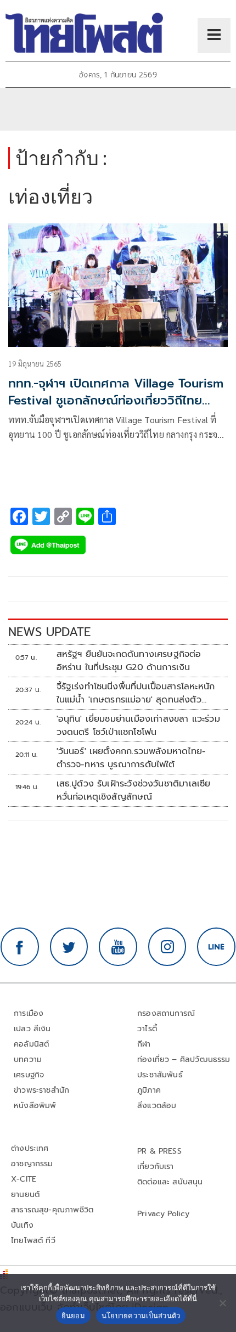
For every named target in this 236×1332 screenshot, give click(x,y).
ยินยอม (73, 1315)
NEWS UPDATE (49, 632)
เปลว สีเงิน (32, 1029)
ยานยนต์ (25, 1194)
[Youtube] (118, 947)
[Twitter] (69, 947)
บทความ (28, 1059)
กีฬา (144, 1044)
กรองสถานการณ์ (166, 1013)
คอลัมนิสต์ (31, 1044)
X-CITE (23, 1179)
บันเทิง (22, 1225)
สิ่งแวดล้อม (156, 1105)
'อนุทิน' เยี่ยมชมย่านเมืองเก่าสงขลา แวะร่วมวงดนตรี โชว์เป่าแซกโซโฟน (138, 725)
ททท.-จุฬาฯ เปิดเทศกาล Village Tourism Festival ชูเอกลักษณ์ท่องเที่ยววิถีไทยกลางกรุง (115, 400)
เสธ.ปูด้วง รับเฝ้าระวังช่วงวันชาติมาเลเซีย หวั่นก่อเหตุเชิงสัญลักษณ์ (134, 790)
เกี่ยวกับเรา (155, 1166)
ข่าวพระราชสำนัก (41, 1090)
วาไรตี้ (147, 1029)
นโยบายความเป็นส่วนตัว (141, 1315)
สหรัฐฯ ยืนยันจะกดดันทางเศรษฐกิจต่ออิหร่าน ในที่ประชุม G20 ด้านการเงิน (129, 661)
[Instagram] (167, 947)
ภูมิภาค (149, 1090)
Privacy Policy (163, 1213)
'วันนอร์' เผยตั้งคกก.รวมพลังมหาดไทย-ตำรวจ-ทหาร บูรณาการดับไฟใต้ (131, 758)
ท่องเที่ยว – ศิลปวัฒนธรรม (184, 1059)
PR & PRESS (159, 1151)
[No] (222, 1302)
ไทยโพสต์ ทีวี (33, 1240)
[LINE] (216, 947)
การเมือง (28, 1013)
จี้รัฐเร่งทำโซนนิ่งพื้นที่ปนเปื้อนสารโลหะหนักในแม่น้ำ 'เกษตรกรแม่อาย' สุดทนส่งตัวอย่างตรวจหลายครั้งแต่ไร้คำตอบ (136, 693)
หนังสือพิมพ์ (35, 1105)
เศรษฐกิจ (29, 1075)
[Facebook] (20, 947)
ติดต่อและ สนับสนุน (170, 1182)
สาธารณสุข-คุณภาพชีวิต (52, 1210)
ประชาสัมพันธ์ (160, 1075)
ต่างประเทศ (30, 1148)
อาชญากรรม (32, 1164)
